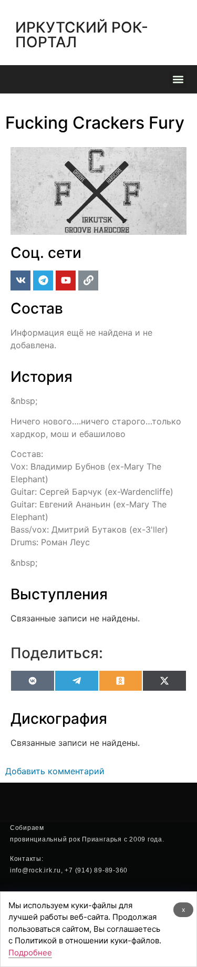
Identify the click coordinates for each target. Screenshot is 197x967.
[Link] (88, 280)
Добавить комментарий (55, 771)
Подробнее (30, 953)
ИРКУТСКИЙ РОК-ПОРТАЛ (81, 34)
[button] (177, 79)
